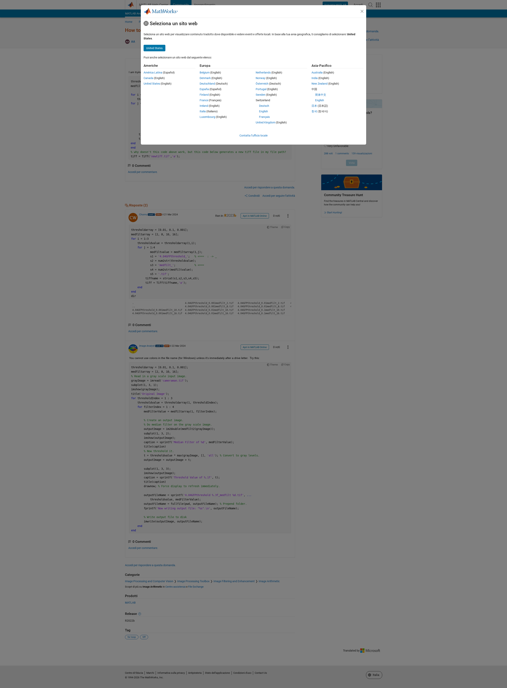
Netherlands (263, 72)
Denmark (205, 78)
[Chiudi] (362, 11)
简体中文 (320, 94)
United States (152, 83)
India (315, 78)
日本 (314, 105)
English (263, 111)
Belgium (205, 72)
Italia (203, 111)
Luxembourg (207, 116)
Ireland (204, 105)
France (204, 100)
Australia (317, 72)
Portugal (261, 89)
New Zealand (320, 83)
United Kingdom (265, 122)
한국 (314, 111)
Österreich (262, 83)
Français (264, 116)
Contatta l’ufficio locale (253, 135)
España (204, 89)
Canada (148, 78)
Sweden (260, 94)
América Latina (153, 72)
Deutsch (264, 105)
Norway (260, 78)
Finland (204, 94)
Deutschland (207, 83)
